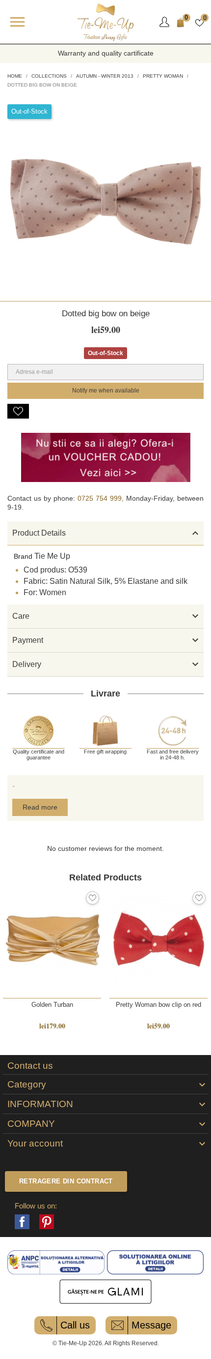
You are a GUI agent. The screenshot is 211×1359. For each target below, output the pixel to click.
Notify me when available (105, 390)
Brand (23, 556)
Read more (40, 807)
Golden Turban (52, 1004)
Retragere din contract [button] (66, 1181)
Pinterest (46, 1221)
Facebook (22, 1221)
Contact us (30, 1066)
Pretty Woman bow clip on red (158, 1004)
